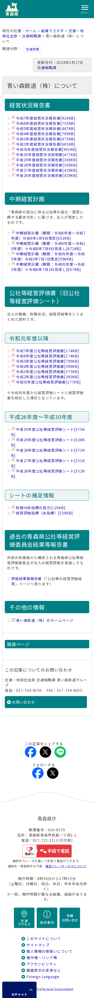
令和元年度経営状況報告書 (46, 149)
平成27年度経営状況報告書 (47, 170)
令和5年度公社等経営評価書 (47, 361)
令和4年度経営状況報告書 (45, 133)
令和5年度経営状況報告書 (45, 128)
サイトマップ (38, 944)
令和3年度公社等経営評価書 (47, 371)
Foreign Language (42, 976)
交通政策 (32, 49)
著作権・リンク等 (41, 957)
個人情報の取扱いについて (49, 951)
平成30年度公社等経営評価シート (48, 432)
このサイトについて (43, 938)
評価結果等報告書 (26, 578)
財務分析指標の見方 (40, 507)
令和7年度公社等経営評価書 (47, 350)
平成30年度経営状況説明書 (47, 154)
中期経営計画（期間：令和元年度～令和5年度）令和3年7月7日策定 (48, 256)
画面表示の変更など (43, 970)
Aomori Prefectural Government (48, 989)
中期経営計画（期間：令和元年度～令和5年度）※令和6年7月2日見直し (48, 267)
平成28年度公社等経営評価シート (48, 453)
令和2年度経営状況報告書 (45, 144)
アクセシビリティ (41, 964)
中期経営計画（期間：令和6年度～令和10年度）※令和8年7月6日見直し (48, 246)
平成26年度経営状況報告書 (47, 175)
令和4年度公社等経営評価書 (47, 366)
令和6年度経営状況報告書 (45, 123)
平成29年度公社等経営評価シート (48, 442)
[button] (19, 990)
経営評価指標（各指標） (44, 513)
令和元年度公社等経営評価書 (48, 382)
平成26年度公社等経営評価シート (48, 473)
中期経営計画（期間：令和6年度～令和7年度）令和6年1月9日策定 (48, 235)
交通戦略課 (31, 36)
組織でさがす (52, 30)
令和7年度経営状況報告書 (45, 118)
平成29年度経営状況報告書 (47, 159)
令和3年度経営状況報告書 (45, 139)
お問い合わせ (23, 702)
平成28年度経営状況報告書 (47, 165)
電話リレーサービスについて (65, 866)
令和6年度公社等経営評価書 (47, 356)
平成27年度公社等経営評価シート (48, 463)
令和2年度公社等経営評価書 (47, 376)
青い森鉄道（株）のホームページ (44, 620)
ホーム (31, 30)
